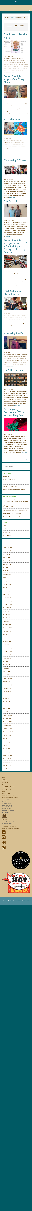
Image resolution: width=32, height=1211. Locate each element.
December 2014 (7, 762)
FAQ (3, 784)
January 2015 (6, 758)
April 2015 (5, 748)
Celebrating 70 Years (15, 160)
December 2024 (7, 560)
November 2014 (7, 765)
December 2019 (7, 597)
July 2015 (5, 738)
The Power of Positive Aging (15, 36)
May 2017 (5, 668)
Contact (4, 791)
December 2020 (7, 584)
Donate (4, 777)
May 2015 (5, 745)
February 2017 (6, 678)
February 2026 (6, 547)
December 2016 (7, 685)
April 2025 (5, 557)
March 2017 (6, 675)
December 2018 (7, 628)
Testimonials (6, 793)
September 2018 (7, 631)
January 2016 (6, 718)
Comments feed (7, 532)
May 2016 (5, 705)
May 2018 (5, 638)
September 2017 (7, 654)
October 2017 (6, 651)
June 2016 (5, 701)
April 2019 (5, 617)
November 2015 (7, 725)
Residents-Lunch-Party (9, 479)
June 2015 (5, 742)
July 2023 (5, 567)
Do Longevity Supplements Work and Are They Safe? (14, 412)
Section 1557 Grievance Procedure (10, 828)
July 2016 (5, 698)
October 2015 (6, 728)
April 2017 (5, 671)
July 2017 (5, 661)
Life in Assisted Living (17, 513)
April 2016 (5, 708)
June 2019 (5, 614)
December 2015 (7, 721)
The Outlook (10, 201)
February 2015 (6, 755)
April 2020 (5, 591)
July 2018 (5, 634)
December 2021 (7, 574)
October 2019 (6, 604)
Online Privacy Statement (8, 795)
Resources (5, 782)
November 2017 (7, 648)
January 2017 (6, 681)
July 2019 (5, 611)
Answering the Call (14, 333)
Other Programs (7, 789)
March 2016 (6, 711)
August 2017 (6, 658)
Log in (4, 525)
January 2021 (6, 581)
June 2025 (5, 554)
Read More (11, 72)
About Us (4, 781)
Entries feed (6, 528)
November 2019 (7, 601)
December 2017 (7, 644)
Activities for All (12, 119)
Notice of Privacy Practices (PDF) (10, 797)
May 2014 (5, 768)
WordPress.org (7, 535)
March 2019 (6, 621)
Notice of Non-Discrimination (9, 826)
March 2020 (6, 594)
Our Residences (6, 788)
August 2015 (6, 735)
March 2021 (6, 577)
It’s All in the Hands (14, 370)
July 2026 (5, 544)
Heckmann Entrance (8, 482)
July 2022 (5, 570)
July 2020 (5, 587)
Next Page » (25, 459)
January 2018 (6, 641)
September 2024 (7, 564)
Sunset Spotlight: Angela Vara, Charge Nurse (15, 79)
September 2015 (7, 731)
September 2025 (7, 550)
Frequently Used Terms (8, 786)
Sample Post (6, 476)
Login (27, 900)
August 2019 (6, 607)
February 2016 (6, 715)
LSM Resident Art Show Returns (13, 293)
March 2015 (6, 752)
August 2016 (6, 695)
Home (3, 779)
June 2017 (5, 664)
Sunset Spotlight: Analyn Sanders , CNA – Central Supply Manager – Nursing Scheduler (15, 246)
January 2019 (6, 624)
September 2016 (7, 691)
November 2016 (7, 688)
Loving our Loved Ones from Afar (20, 510)
